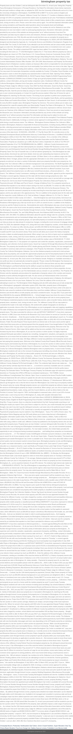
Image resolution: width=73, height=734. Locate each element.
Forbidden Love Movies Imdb (57, 728)
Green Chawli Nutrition (45, 726)
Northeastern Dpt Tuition (29, 726)
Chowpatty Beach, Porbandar (10, 726)
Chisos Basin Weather (7, 728)
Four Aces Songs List (23, 728)
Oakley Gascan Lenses (39, 728)
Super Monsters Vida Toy (62, 726)
